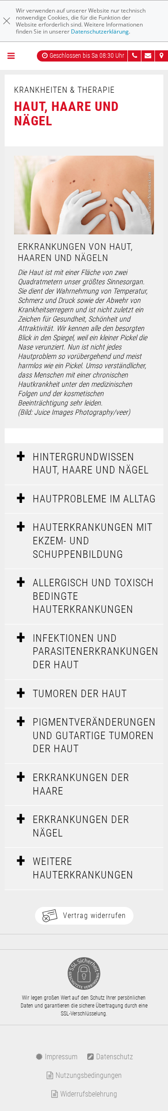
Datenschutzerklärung (100, 31)
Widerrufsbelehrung (87, 1094)
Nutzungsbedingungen (88, 1075)
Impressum (60, 1056)
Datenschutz (113, 1056)
